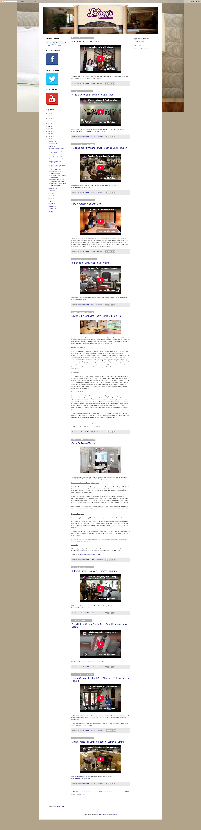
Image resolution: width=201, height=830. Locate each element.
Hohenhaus (103, 814)
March (51, 203)
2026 (49, 113)
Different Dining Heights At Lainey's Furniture (94, 571)
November (52, 143)
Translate (59, 45)
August (51, 190)
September (52, 188)
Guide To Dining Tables (83, 443)
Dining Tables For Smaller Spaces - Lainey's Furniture (98, 741)
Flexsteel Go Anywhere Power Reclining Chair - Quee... (57, 155)
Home (100, 791)
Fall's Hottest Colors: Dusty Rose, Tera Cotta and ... (57, 176)
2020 (49, 128)
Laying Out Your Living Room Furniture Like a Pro (96, 316)
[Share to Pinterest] (114, 83)
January (51, 208)
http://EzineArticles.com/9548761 (90, 554)
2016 (49, 139)
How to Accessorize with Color (86, 203)
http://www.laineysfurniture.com (80, 187)
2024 (49, 118)
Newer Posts (75, 791)
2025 (49, 116)
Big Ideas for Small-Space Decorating (90, 262)
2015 (49, 212)
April (50, 201)
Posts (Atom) (81, 794)
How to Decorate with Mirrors (86, 41)
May (50, 198)
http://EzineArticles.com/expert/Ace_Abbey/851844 (88, 423)
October (51, 146)
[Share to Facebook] (112, 83)
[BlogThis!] (108, 83)
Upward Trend (60, 806)
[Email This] (106, 83)
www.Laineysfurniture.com (141, 49)
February (51, 206)
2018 (49, 134)
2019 (49, 131)
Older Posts (126, 791)
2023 (49, 121)
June (50, 196)
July (50, 193)
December (52, 141)
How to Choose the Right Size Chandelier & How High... (56, 180)
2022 (49, 123)
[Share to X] (110, 83)
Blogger (115, 814)
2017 (49, 136)
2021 (49, 126)
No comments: (99, 83)
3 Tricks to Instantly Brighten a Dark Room (92, 94)
